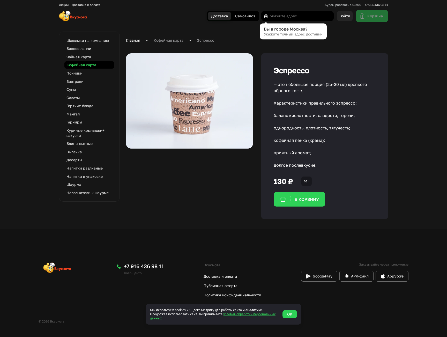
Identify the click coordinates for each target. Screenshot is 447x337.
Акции (64, 5)
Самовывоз (245, 16)
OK (289, 314)
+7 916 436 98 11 (376, 5)
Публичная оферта (220, 285)
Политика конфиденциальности (232, 295)
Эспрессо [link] (205, 40)
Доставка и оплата (86, 5)
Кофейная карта (168, 40)
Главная (133, 40)
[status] (223, 314)
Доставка (219, 16)
